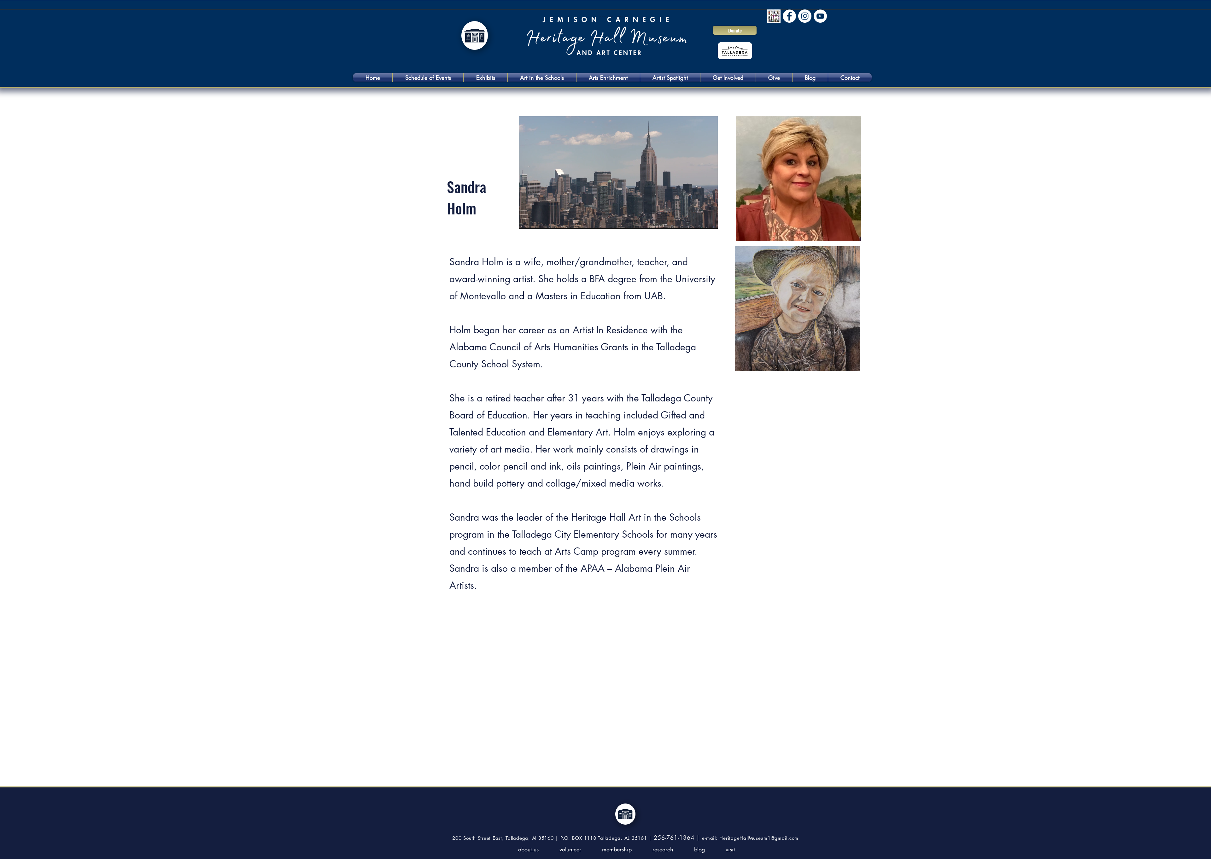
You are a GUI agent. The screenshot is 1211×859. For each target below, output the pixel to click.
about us (528, 849)
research (662, 849)
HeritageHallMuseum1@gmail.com (759, 838)
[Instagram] (804, 16)
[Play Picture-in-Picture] (698, 220)
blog (699, 849)
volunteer (570, 849)
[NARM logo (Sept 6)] (774, 16)
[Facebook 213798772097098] (789, 16)
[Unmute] (538, 220)
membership (617, 849)
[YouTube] (820, 16)
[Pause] (527, 220)
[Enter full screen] (709, 220)
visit (730, 849)
